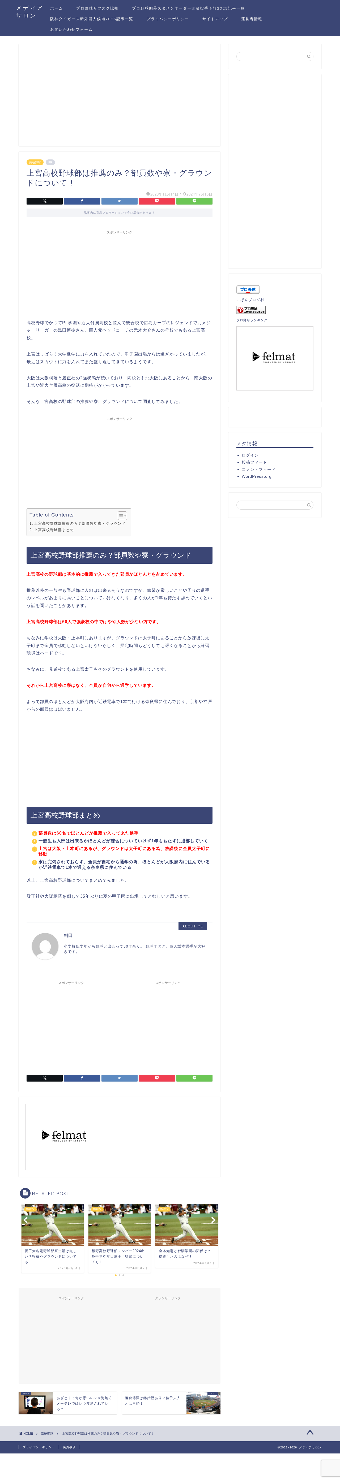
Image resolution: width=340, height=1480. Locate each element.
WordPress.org (256, 476)
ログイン (250, 455)
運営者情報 (251, 18)
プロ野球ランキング (251, 320)
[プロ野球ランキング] (274, 310)
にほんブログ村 (250, 300)
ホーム (56, 8)
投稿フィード (254, 462)
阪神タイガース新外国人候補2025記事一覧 (91, 18)
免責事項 (69, 1447)
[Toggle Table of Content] (120, 515)
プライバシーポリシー (168, 18)
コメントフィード (259, 469)
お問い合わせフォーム (71, 29)
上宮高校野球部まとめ (54, 530)
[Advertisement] (119, 97)
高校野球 (35, 162)
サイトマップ (215, 18)
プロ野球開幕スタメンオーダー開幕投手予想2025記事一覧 (188, 8)
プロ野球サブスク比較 (97, 8)
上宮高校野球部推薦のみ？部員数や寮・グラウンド (80, 523)
